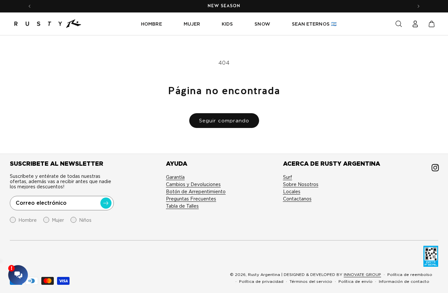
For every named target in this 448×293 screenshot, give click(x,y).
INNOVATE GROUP (362, 274)
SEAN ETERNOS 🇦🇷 (314, 24)
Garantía (175, 177)
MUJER (192, 24)
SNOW (262, 24)
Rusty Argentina (264, 274)
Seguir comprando (224, 121)
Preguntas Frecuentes (191, 198)
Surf (287, 177)
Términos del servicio (311, 281)
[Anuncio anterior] (29, 6)
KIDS (227, 24)
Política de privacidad (261, 281)
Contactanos (297, 198)
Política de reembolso (409, 274)
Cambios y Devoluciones (193, 184)
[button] (399, 24)
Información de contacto (404, 281)
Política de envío (355, 281)
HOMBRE (151, 24)
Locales (291, 191)
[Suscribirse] (106, 203)
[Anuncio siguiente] (418, 6)
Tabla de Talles (182, 206)
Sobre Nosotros (300, 184)
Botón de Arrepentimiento (196, 191)
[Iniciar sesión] (415, 24)
